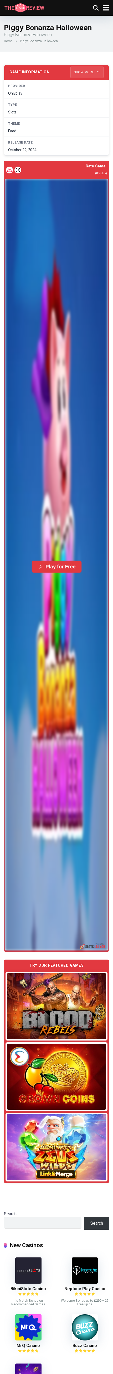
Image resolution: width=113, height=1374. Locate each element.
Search (10, 1213)
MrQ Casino (28, 1345)
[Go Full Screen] (17, 170)
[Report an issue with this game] (9, 170)
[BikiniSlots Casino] (28, 1282)
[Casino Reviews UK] (24, 7)
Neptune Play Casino (84, 1288)
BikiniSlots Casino (28, 1288)
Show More (84, 72)
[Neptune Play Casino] (85, 1282)
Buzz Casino (85, 1345)
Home (8, 41)
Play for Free (60, 567)
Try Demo (56, 1006)
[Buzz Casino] (85, 1339)
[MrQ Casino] (28, 1339)
